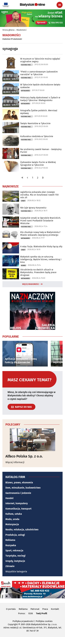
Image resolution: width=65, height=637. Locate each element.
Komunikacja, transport (18, 508)
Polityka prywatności (23, 621)
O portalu (11, 609)
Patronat (35, 609)
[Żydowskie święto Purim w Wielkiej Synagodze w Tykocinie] (10, 166)
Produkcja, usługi (15, 534)
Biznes (23, 265)
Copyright (13, 624)
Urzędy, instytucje (15, 561)
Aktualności (25, 90)
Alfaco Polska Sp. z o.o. (24, 456)
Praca (45, 609)
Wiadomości (21, 30)
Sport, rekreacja (14, 550)
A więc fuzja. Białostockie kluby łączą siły (41, 246)
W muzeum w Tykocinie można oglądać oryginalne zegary (40, 60)
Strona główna (8, 30)
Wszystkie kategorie (16, 571)
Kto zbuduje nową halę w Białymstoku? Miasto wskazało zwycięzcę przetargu (40, 233)
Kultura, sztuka (13, 513)
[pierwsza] (22, 178)
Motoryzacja (12, 524)
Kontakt (55, 609)
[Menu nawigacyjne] (60, 5)
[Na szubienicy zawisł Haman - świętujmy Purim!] (10, 153)
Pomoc (21, 613)
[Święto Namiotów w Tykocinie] (10, 127)
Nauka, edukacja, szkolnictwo (21, 529)
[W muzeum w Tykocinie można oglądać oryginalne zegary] (10, 62)
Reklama (10, 540)
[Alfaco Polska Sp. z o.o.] (32, 439)
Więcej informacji (14, 462)
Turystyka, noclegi (15, 555)
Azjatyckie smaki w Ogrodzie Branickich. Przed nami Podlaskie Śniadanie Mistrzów (40, 220)
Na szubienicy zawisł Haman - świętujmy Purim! (41, 150)
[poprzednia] (27, 178)
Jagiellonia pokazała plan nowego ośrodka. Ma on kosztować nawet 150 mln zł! (39, 195)
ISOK (30, 613)
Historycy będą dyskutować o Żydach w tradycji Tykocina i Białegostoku (40, 99)
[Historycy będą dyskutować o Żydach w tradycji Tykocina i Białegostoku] (10, 101)
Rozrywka (10, 545)
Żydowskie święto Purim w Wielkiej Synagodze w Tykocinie (38, 163)
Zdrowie (10, 566)
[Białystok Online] (32, 4)
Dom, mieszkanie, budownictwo (23, 487)
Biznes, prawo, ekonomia (19, 482)
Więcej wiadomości (30, 284)
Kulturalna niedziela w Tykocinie (36, 136)
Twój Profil (41, 613)
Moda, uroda (12, 519)
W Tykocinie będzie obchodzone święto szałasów (40, 86)
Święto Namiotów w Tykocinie (35, 123)
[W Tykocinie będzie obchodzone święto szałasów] (10, 88)
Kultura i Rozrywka (27, 65)
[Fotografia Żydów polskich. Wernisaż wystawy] (10, 114)
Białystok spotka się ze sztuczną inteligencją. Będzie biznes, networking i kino (40, 259)
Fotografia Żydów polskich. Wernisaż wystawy (38, 112)
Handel (9, 498)
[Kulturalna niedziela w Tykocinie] (10, 140)
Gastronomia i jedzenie (18, 493)
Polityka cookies (44, 621)
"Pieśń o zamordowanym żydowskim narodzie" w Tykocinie (39, 73)
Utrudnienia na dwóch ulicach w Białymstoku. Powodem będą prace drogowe (38, 272)
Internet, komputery (16, 503)
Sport (23, 201)
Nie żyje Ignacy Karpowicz (33, 207)
